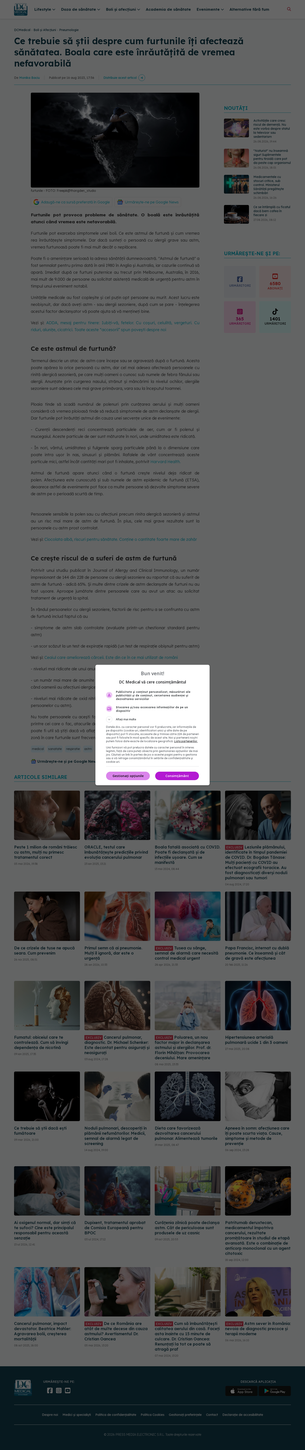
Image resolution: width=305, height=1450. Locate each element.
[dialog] (152, 725)
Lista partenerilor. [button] (186, 741)
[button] (152, 719)
